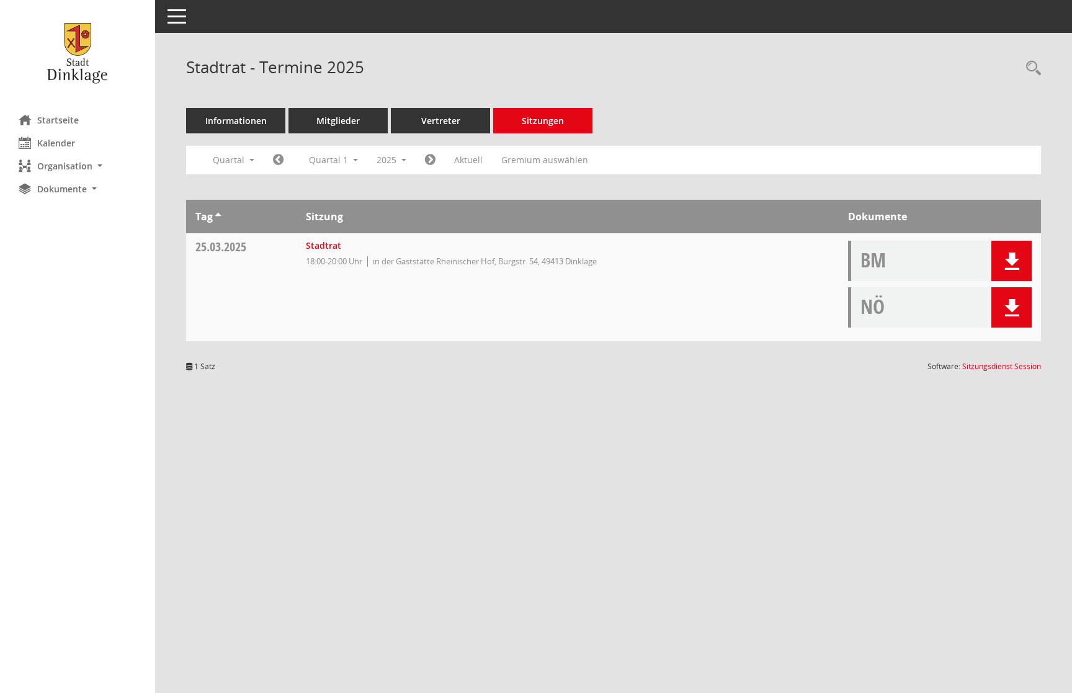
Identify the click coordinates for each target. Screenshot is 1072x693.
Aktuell (468, 160)
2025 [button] (388, 160)
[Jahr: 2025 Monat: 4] (430, 160)
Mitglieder (338, 121)
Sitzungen (543, 121)
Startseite (58, 120)
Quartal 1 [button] (330, 160)
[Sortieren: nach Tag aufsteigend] (218, 216)
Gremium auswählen (544, 160)
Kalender (56, 143)
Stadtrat (323, 245)
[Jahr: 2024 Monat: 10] (278, 160)
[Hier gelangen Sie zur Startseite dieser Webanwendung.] (77, 53)
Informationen (236, 121)
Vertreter (440, 121)
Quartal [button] (230, 160)
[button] (77, 165)
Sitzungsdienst (1001, 366)
